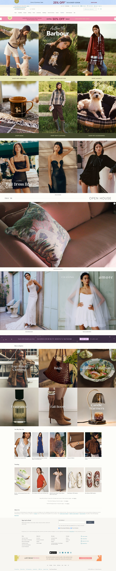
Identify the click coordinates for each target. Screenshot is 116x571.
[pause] (114, 203)
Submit (90, 522)
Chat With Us (84, 543)
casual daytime (82, 513)
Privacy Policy (72, 531)
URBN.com (40, 569)
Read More (16, 515)
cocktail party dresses (64, 513)
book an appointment (87, 331)
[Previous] (1, 19)
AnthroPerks (84, 538)
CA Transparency (29, 569)
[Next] (115, 19)
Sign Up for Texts (85, 541)
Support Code (45, 569)
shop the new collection (58, 269)
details (28, 6)
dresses (35, 513)
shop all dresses (58, 194)
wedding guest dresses (73, 513)
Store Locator (84, 536)
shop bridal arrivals (29, 331)
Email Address (61, 520)
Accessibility (35, 569)
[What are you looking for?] (95, 9)
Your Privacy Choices (53, 569)
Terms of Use (22, 569)
